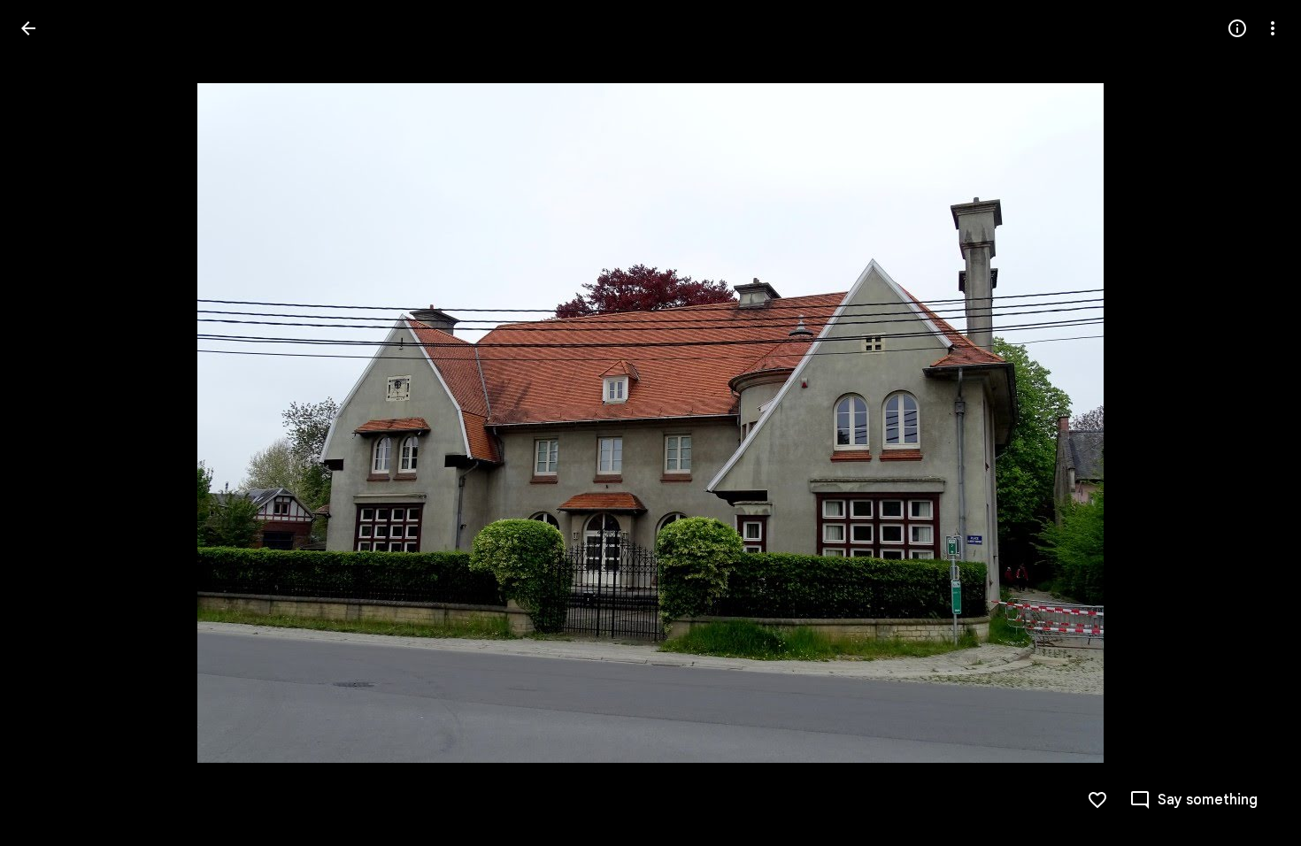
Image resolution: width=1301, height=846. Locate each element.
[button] (49, 423)
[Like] (1097, 800)
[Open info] (1237, 28)
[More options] (1272, 28)
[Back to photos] (28, 28)
